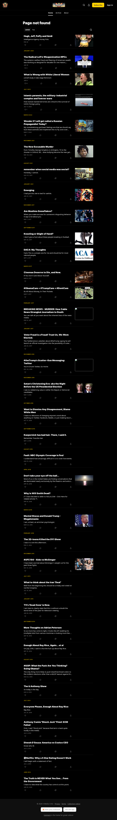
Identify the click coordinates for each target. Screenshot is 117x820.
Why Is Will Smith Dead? (37, 493)
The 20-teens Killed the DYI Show (42, 539)
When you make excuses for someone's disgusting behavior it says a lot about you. (47, 215)
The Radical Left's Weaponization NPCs (45, 57)
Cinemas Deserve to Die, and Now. (42, 272)
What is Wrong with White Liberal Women (46, 74)
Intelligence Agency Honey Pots (36, 39)
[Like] (25, 45)
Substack (47, 815)
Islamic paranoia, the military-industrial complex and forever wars (45, 97)
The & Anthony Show (35, 686)
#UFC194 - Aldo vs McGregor (40, 559)
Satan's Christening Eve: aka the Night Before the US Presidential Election (44, 385)
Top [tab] (33, 30)
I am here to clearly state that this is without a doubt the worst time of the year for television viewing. (46, 609)
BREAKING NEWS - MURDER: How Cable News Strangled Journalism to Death (45, 310)
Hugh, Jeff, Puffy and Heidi (38, 36)
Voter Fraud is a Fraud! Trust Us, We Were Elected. (46, 336)
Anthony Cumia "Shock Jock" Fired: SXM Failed (46, 723)
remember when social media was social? (46, 169)
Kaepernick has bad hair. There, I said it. (45, 435)
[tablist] (30, 29)
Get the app (69, 809)
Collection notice (74, 804)
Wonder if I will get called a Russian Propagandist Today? (43, 122)
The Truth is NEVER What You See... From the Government (46, 780)
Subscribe (98, 5)
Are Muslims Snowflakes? (38, 211)
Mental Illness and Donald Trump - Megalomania (42, 517)
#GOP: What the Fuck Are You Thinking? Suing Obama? (45, 667)
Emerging (29, 190)
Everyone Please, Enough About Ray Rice (46, 706)
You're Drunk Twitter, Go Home (36, 366)
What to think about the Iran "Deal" (42, 582)
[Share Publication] (89, 5)
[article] (58, 41)
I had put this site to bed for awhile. (38, 193)
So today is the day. (31, 689)
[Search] (84, 5)
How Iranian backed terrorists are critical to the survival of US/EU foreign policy (46, 103)
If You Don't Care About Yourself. (36, 275)
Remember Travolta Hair (33, 438)
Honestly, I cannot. (31, 172)
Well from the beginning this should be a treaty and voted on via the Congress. (48, 586)
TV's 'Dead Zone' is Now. (37, 605)
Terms (63, 804)
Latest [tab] (27, 30)
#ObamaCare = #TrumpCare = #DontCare (46, 288)
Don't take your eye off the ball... (41, 475)
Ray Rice (27, 710)
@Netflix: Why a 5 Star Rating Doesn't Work (47, 758)
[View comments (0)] (40, 45)
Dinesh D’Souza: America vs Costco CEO (46, 742)
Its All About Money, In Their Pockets (38, 291)
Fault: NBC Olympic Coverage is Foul (44, 455)
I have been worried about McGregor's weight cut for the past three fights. (46, 564)
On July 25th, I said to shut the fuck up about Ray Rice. (45, 648)
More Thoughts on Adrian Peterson (43, 627)
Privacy (57, 804)
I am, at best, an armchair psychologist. (39, 522)
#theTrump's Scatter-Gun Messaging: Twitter (44, 362)
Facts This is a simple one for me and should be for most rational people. (46, 254)
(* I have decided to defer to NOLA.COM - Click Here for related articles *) (45, 497)
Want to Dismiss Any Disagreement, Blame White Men (47, 411)
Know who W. (29, 746)
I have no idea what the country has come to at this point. (46, 784)
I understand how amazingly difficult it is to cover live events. (48, 458)
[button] (50, 13)
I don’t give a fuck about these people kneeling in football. (46, 237)
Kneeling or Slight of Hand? (38, 234)
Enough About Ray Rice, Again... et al (44, 645)
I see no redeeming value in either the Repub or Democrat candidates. (46, 391)
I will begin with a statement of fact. (38, 761)
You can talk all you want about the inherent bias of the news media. (48, 316)
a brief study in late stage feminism (37, 78)
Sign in (110, 5)
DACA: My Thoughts (35, 249)
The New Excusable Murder (38, 146)
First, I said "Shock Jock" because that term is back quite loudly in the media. (45, 729)
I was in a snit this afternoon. (35, 542)
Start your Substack (52, 809)
